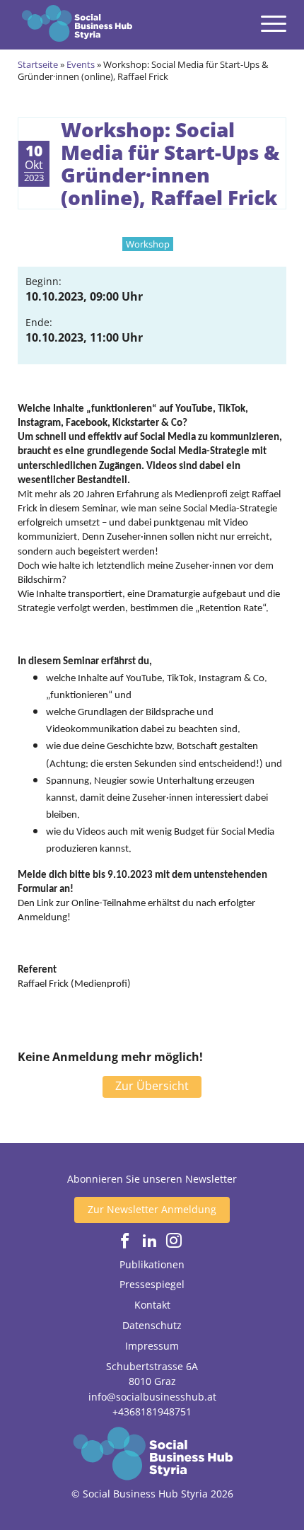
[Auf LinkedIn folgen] (150, 1241)
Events (80, 64)
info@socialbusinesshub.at (152, 1396)
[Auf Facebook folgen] (125, 1241)
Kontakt (152, 1304)
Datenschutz (152, 1325)
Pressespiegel (152, 1284)
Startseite (38, 64)
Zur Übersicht (152, 1086)
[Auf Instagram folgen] (174, 1241)
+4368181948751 (152, 1411)
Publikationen (152, 1264)
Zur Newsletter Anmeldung (152, 1209)
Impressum (152, 1345)
